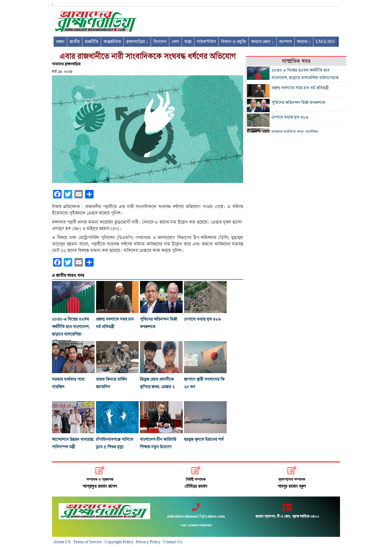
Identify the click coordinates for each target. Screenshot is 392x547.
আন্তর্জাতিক (112, 41)
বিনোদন (160, 41)
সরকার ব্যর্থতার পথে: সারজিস (294, 132)
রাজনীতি (91, 41)
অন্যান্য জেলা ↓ (262, 41)
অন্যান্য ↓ (304, 41)
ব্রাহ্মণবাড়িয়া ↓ (137, 41)
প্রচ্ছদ (60, 41)
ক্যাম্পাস (285, 41)
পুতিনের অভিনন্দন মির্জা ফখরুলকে (298, 102)
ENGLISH (325, 41)
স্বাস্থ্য (188, 41)
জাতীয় (75, 41)
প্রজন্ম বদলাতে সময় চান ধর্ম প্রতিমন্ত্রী (300, 88)
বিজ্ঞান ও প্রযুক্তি (233, 41)
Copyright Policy (119, 542)
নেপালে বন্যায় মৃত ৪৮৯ (202, 319)
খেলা (175, 41)
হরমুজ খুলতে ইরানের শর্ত (204, 439)
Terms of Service (87, 542)
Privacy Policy (148, 542)
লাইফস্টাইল (206, 41)
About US (62, 542)
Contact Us (172, 542)
